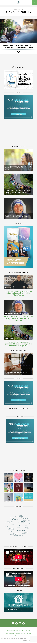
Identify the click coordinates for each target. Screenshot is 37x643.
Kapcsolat (27, 630)
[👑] (18, 497)
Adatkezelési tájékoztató (13, 633)
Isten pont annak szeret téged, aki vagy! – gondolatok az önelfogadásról (18, 167)
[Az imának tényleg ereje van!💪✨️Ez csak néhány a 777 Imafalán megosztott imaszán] (28, 497)
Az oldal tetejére (28, 640)
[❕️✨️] (28, 487)
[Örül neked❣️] (8, 477)
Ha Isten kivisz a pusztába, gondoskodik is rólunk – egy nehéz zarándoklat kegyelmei (18, 191)
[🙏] (8, 487)
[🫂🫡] (8, 497)
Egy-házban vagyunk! (11, 609)
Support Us (18, 636)
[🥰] (18, 477)
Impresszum (19, 630)
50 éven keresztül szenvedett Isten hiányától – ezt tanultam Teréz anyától (17, 215)
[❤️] (18, 487)
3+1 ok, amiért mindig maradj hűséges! (16, 372)
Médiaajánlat (11, 630)
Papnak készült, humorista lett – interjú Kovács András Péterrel (18, 46)
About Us (28, 633)
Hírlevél (23, 633)
